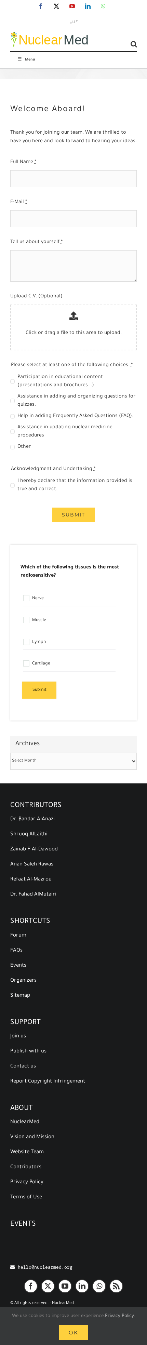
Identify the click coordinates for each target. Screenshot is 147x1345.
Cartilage (40, 663)
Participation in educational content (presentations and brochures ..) (60, 382)
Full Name (23, 162)
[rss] (116, 1286)
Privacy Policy (119, 1316)
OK (73, 1332)
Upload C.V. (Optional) (36, 296)
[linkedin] (82, 1286)
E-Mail (18, 202)
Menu (30, 60)
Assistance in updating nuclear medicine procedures (64, 432)
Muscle (38, 620)
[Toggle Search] (134, 44)
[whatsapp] (99, 1286)
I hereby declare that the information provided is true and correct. (74, 486)
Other (24, 447)
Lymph (38, 642)
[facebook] (31, 1286)
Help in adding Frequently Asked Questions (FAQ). (75, 416)
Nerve (37, 598)
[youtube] (65, 1286)
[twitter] (48, 1286)
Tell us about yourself (36, 242)
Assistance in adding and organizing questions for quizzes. (76, 401)
